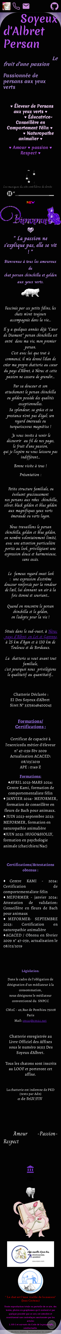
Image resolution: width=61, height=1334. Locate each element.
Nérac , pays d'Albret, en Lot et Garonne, (30, 634)
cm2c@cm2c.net (35, 1020)
